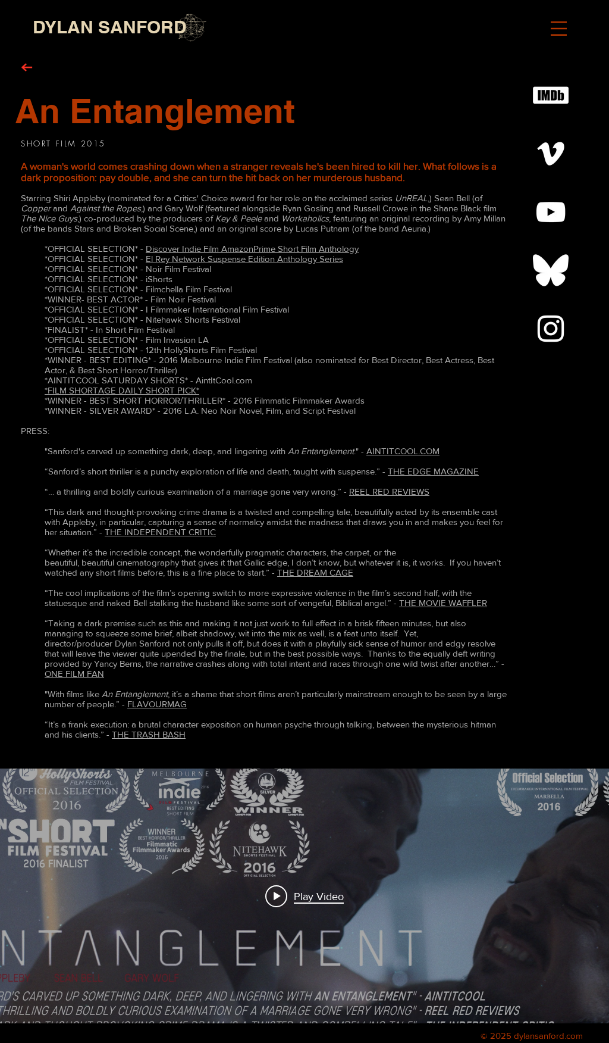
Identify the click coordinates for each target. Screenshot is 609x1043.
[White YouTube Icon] (551, 212)
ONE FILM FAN (74, 674)
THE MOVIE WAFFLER (443, 603)
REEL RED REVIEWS (389, 491)
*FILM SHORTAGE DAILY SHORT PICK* (122, 390)
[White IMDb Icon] (551, 95)
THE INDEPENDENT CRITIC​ (160, 532)
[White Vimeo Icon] (551, 153)
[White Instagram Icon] (551, 328)
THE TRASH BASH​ (149, 734)
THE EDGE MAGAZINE (433, 471)
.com (573, 1035)
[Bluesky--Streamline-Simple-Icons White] (551, 270)
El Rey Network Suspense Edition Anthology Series (244, 259)
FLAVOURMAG (157, 704)
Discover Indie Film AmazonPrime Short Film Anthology (252, 248)
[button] (559, 28)
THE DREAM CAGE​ (315, 572)
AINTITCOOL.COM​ (403, 451)
